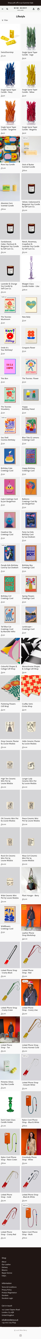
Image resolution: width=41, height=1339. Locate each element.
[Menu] (2, 8)
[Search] (7, 9)
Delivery (5, 1267)
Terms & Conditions (9, 1287)
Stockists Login (7, 1298)
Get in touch (7, 1306)
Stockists (5, 1295)
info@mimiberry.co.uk (10, 1320)
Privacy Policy (6, 1290)
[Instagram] (20, 1335)
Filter (6, 20)
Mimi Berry (23, 1330)
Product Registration (9, 1293)
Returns (4, 1270)
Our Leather (6, 1265)
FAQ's (4, 1276)
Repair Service (7, 1273)
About (4, 1262)
